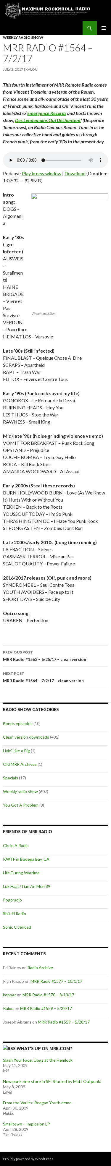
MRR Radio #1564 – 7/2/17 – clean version (43, 677)
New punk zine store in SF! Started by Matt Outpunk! (52, 1081)
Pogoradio (12, 899)
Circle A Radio (16, 845)
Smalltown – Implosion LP (26, 1123)
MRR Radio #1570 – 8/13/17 (48, 994)
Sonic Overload (17, 927)
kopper (9, 994)
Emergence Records (46, 113)
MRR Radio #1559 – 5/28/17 (46, 1008)
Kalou (31, 69)
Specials (10, 777)
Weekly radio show (23, 37)
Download (75, 173)
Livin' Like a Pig (16, 750)
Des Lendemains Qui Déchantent (48, 120)
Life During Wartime (21, 872)
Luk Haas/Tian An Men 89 (26, 886)
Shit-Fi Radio (14, 913)
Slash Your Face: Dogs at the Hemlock (38, 1060)
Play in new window (41, 173)
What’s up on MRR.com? (44, 1048)
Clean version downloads (26, 737)
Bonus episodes (18, 723)
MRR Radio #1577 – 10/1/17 (56, 981)
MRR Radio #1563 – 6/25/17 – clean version (44, 656)
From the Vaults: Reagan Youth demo (37, 1102)
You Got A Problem (20, 804)
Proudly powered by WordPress (28, 1159)
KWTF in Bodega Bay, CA (26, 859)
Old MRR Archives (20, 764)
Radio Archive (40, 967)
